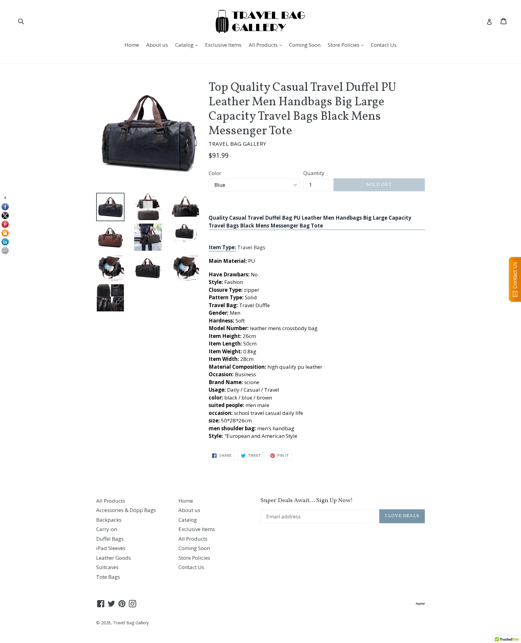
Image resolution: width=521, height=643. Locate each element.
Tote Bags (108, 576)
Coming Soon (304, 44)
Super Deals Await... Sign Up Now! (306, 500)
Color (215, 173)
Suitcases (107, 567)
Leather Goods (113, 557)
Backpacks (109, 519)
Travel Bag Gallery (131, 622)
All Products (267, 44)
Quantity (313, 173)
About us (157, 44)
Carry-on (106, 529)
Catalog (188, 44)
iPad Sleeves (110, 548)
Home (132, 44)
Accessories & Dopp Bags (126, 510)
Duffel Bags (110, 538)
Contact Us (383, 44)
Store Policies (347, 44)
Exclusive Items (223, 44)
